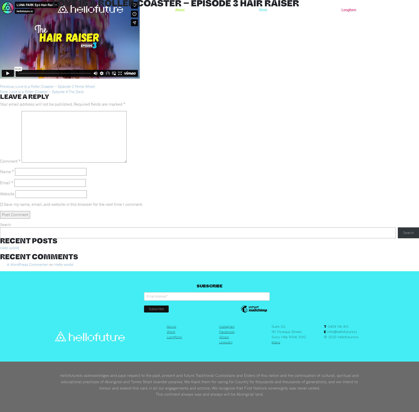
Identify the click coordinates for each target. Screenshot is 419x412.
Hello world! (9, 248)
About (179, 10)
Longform (349, 10)
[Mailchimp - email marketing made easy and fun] (254, 312)
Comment (10, 161)
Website (7, 194)
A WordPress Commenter (27, 264)
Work (263, 10)
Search (5, 224)
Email (6, 183)
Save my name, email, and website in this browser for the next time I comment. (73, 204)
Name (7, 172)
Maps (275, 342)
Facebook (227, 331)
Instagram (227, 326)
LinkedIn (225, 342)
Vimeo (224, 337)
